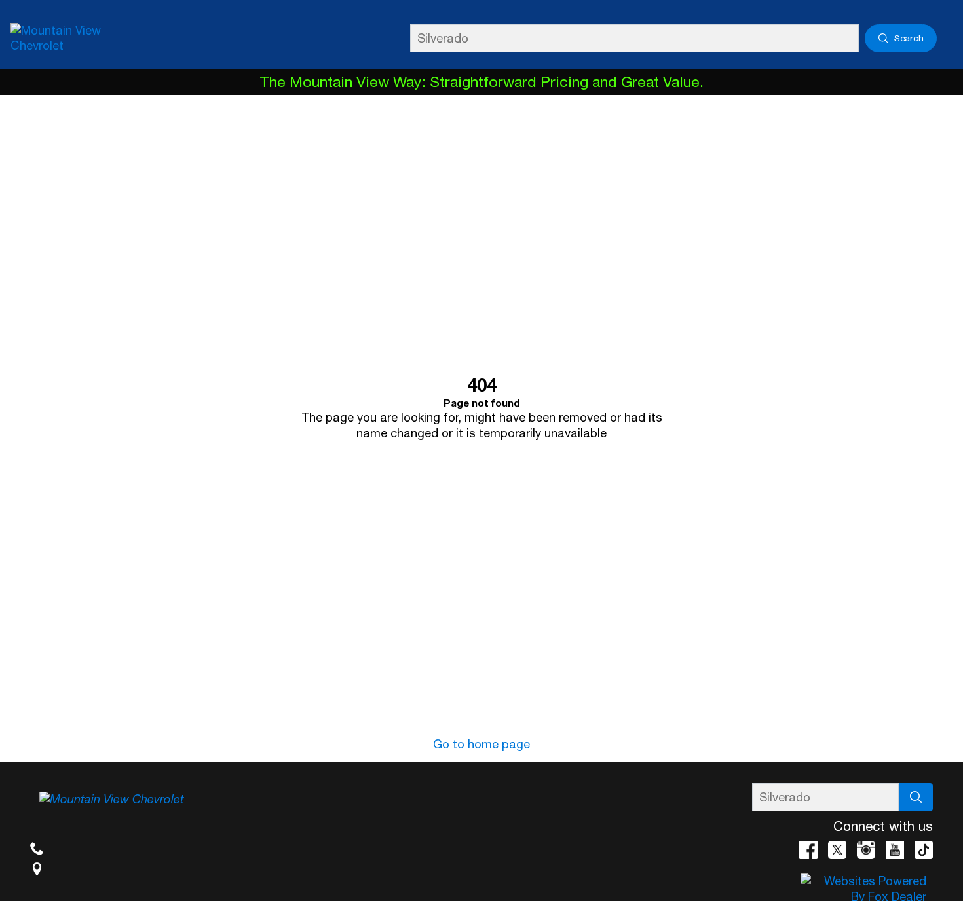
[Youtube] (895, 850)
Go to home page (481, 744)
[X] (837, 850)
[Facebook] (808, 850)
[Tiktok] (924, 850)
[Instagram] (866, 850)
